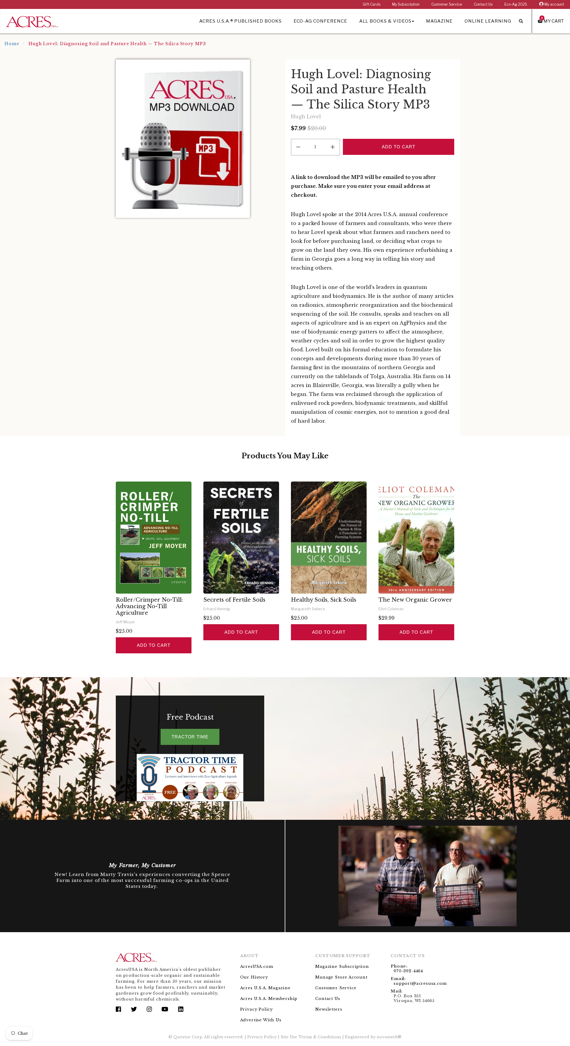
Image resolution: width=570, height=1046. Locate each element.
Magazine (439, 21)
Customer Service (446, 4)
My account (554, 4)
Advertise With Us (260, 1020)
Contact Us (483, 4)
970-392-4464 (408, 970)
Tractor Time (190, 736)
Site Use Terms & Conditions (311, 1036)
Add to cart (153, 645)
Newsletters (328, 1009)
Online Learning (488, 21)
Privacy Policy (256, 1009)
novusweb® (389, 1036)
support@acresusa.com (420, 983)
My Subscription (405, 4)
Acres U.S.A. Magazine (265, 987)
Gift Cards (371, 4)
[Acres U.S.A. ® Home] (32, 20)
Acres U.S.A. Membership (269, 998)
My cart (552, 21)
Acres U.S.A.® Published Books (240, 21)
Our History (254, 977)
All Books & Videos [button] (385, 21)
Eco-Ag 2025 (515, 4)
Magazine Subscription (342, 966)
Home (11, 43)
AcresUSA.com (256, 966)
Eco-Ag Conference (320, 21)
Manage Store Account (341, 977)
